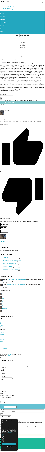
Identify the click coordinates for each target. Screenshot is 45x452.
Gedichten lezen (3, 346)
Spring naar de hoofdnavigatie (8, 6)
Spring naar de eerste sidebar (8, 9)
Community (2, 23)
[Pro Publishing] (22, 35)
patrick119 (4, 305)
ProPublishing (10, 354)
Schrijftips (2, 350)
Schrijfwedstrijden (3, 348)
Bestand (4, 418)
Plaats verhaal (3, 19)
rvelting (3, 298)
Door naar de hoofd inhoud (8, 8)
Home (1, 12)
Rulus (3, 295)
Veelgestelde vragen (4, 29)
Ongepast (4, 376)
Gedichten (2, 13)
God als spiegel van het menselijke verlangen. (17, 279)
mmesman (2, 116)
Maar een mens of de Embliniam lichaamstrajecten (12, 260)
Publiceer (2, 17)
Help (1, 28)
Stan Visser (4, 301)
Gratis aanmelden (3, 332)
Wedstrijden (2, 16)
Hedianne (4, 311)
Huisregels (2, 32)
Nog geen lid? (4, 1)
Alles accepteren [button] (9, 443)
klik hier (39, 61)
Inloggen (2, 334)
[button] (9, 449)
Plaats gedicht (3, 20)
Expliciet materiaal (5, 372)
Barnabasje (4, 308)
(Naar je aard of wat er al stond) (8, 266)
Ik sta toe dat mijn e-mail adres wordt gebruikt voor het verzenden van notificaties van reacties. (20, 100)
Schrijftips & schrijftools (4, 22)
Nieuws (1, 26)
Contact (1, 31)
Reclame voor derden (6, 375)
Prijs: (2, 406)
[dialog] (9, 435)
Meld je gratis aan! (3, 4)
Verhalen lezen (3, 343)
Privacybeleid (2, 336)
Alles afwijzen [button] (9, 446)
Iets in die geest (5, 257)
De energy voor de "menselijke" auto (9, 263)
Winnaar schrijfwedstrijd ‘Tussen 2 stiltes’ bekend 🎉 (16, 284)
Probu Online (8, 355)
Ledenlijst (2, 25)
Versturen (4, 391)
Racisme (3, 373)
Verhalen (2, 15)
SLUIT (2, 393)
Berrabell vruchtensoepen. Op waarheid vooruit (12, 269)
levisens (2, 241)
